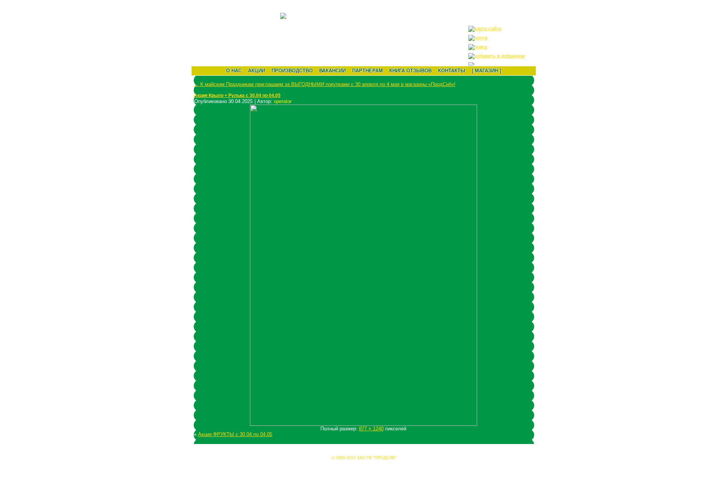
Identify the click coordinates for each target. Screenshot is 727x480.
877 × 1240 (371, 429)
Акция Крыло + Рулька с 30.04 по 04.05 (237, 95)
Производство (292, 70)
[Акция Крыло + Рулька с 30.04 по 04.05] (363, 424)
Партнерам (367, 70)
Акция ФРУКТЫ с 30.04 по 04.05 (235, 434)
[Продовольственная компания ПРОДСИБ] (496, 56)
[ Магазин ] (486, 70)
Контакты (451, 70)
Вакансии (332, 70)
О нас (234, 70)
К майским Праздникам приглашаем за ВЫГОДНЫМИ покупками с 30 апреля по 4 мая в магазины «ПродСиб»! (325, 84)
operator (283, 101)
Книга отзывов (410, 70)
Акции (256, 70)
